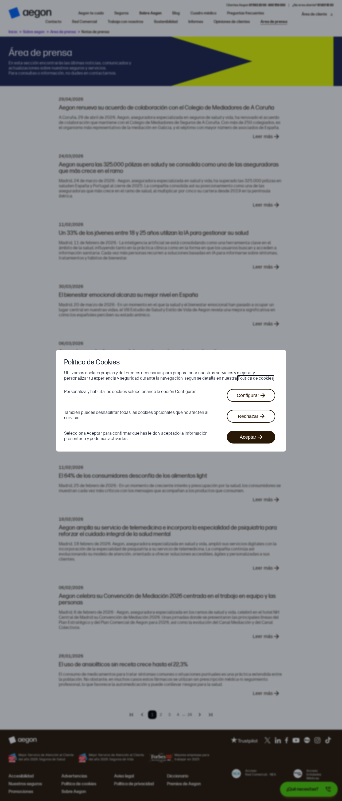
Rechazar (248, 416)
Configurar (248, 395)
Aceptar (248, 437)
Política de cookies (256, 378)
